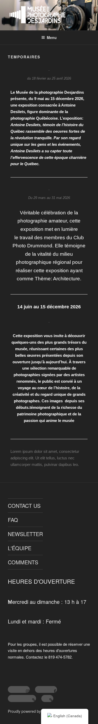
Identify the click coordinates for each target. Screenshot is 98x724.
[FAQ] (47, 698)
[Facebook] (46, 689)
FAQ (13, 519)
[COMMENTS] (22, 698)
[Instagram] (19, 689)
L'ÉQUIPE (19, 548)
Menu (52, 37)
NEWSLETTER (25, 534)
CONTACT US (24, 505)
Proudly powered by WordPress (34, 711)
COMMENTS (23, 562)
